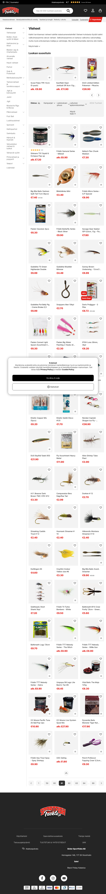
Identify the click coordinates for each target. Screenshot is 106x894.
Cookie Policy (68, 369)
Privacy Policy (46, 369)
